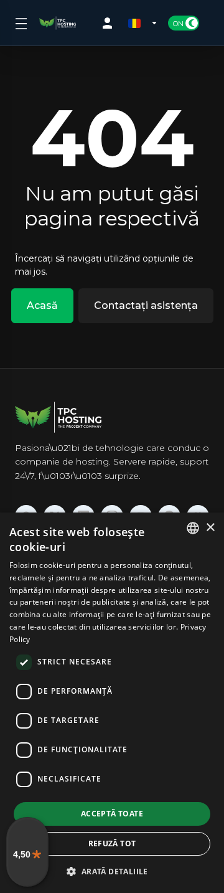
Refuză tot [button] (112, 843)
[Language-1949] (143, 23)
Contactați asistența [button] (146, 305)
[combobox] (193, 528)
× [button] (210, 527)
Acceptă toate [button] (112, 813)
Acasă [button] (42, 305)
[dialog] (112, 703)
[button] (111, 871)
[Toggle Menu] (19, 23)
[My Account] (110, 23)
